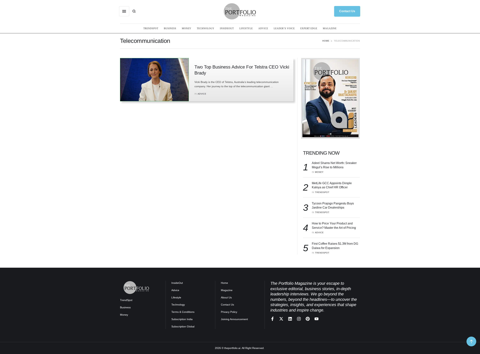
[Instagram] (299, 319)
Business (125, 307)
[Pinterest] (308, 319)
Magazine (226, 290)
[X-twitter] (281, 319)
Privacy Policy (229, 311)
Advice (175, 290)
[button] (347, 11)
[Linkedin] (290, 319)
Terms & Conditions (182, 311)
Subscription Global (182, 326)
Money (124, 314)
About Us (226, 297)
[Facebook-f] (272, 319)
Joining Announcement (234, 319)
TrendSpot (126, 300)
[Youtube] (316, 319)
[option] (330, 98)
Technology (178, 304)
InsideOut (177, 282)
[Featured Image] (154, 79)
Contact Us (227, 304)
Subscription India (182, 319)
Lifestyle (176, 297)
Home (325, 41)
